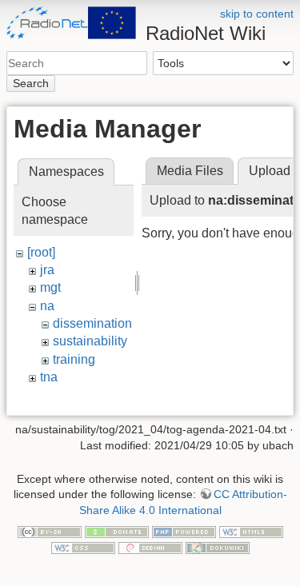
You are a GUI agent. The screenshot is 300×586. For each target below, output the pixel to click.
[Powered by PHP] (184, 530)
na (47, 306)
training (74, 359)
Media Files (190, 170)
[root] (41, 252)
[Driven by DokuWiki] (218, 546)
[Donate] (117, 530)
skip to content (257, 13)
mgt (50, 287)
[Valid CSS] (83, 546)
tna (49, 377)
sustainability (90, 341)
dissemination (92, 323)
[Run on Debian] (150, 546)
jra (47, 270)
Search (31, 83)
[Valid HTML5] (251, 530)
